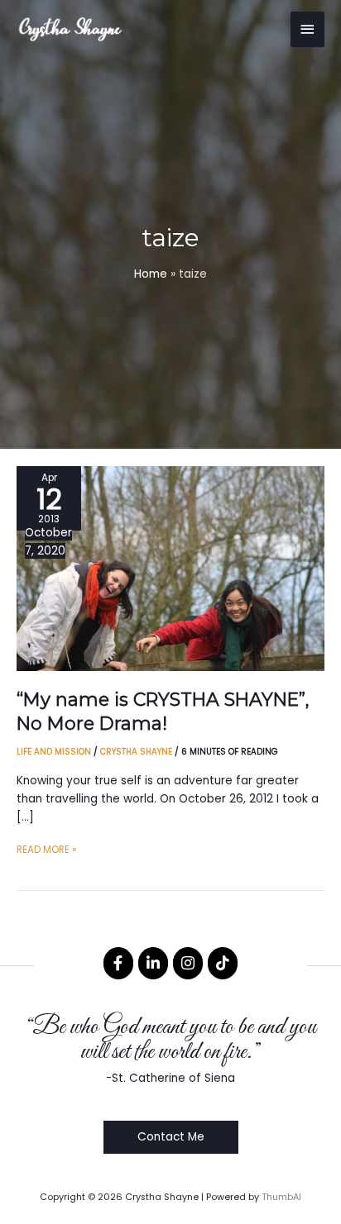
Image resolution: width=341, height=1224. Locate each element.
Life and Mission (54, 751)
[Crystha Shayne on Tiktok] (223, 963)
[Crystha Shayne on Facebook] (118, 963)
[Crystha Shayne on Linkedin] (153, 963)
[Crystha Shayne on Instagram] (188, 963)
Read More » (46, 851)
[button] (170, 1137)
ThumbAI (281, 1197)
